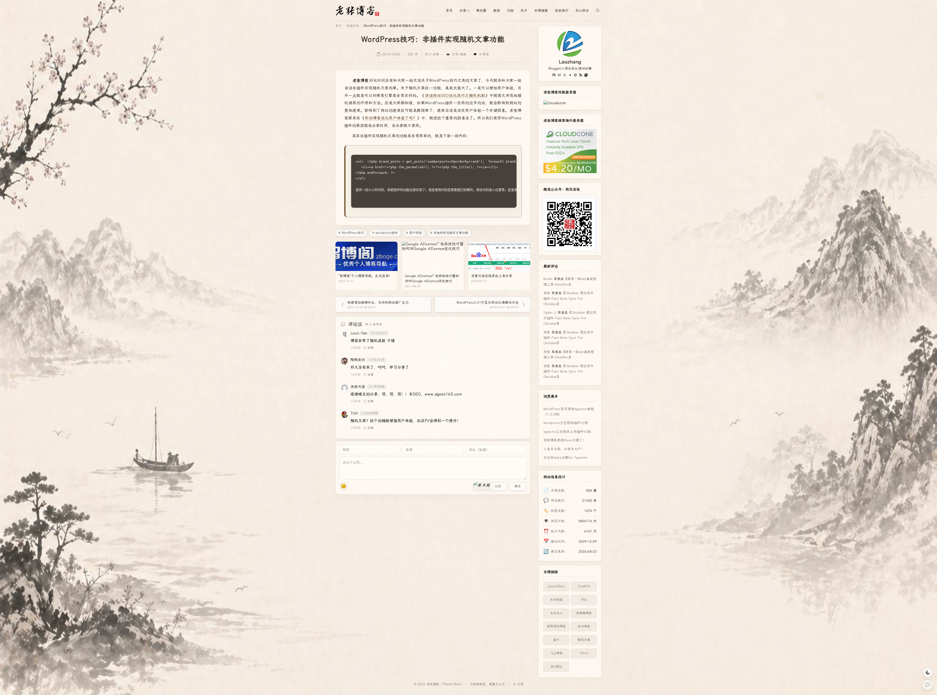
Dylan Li (549, 312)
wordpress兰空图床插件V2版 (565, 423)
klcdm (547, 279)
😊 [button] (343, 486)
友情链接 (541, 10)
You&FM (584, 586)
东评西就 (556, 600)
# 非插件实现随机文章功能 (449, 233)
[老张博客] (359, 10)
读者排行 (561, 10)
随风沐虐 (584, 640)
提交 (517, 486)
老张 (546, 293)
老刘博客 (584, 626)
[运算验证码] (490, 486)
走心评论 (582, 10)
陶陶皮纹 (357, 360)
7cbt (354, 413)
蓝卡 (556, 640)
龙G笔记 (556, 666)
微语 (496, 10)
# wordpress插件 (385, 233)
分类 (462, 10)
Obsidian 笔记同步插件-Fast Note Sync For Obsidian (568, 298)
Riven (458, 684)
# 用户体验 (414, 233)
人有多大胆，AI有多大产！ (563, 449)
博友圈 (481, 10)
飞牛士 (584, 653)
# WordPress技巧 (351, 233)
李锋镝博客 (584, 613)
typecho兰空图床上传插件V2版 (567, 432)
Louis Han (358, 333)
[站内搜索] (597, 10)
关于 (523, 10)
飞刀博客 (556, 653)
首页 (449, 10)
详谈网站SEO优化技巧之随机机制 (455, 95)
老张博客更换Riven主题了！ (564, 440)
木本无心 (556, 613)
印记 (584, 600)
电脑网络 (352, 26)
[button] (483, 486)
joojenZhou (556, 586)
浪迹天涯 (357, 386)
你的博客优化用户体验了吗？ (391, 118)
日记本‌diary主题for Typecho (565, 457)
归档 (510, 10)
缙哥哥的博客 (556, 626)
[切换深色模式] (928, 672)
